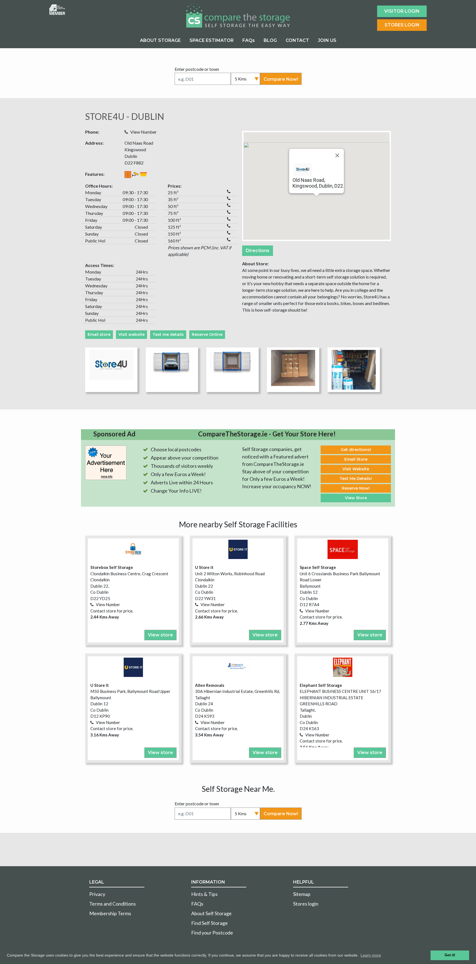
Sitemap (301, 894)
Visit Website (355, 468)
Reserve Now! (356, 488)
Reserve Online (207, 334)
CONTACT (297, 40)
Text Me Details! (356, 478)
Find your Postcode (212, 933)
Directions (257, 250)
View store (160, 635)
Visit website (131, 334)
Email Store (355, 459)
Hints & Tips (204, 894)
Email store (99, 334)
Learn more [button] (371, 955)
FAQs (248, 40)
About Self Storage (211, 913)
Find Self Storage (209, 923)
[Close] (337, 155)
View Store (356, 497)
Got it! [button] (450, 955)
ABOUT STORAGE (160, 40)
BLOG (270, 40)
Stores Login (402, 25)
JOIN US (327, 40)
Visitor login (402, 11)
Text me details (168, 334)
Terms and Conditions (112, 904)
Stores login (305, 904)
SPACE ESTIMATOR (212, 40)
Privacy (97, 894)
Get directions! (356, 449)
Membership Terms (110, 913)
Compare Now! (281, 79)
